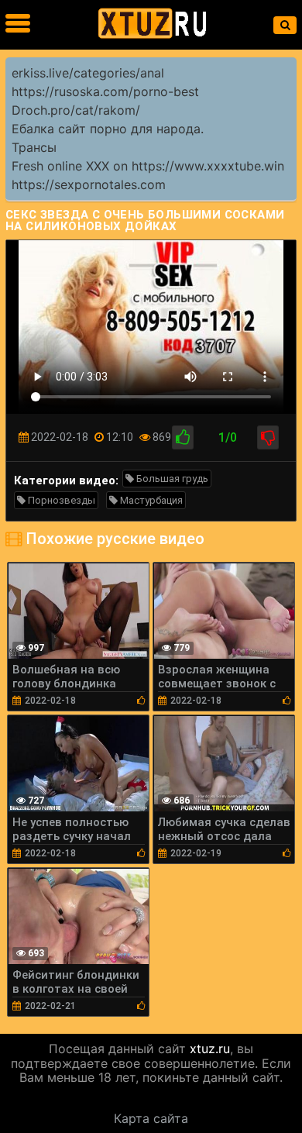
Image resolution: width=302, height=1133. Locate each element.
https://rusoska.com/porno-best (105, 91)
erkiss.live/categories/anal (88, 73)
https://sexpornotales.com (89, 184)
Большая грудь (171, 478)
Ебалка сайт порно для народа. (108, 128)
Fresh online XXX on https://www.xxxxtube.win (148, 166)
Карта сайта (151, 1118)
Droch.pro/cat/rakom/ (76, 110)
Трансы (34, 147)
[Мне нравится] (183, 437)
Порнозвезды (60, 500)
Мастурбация (150, 500)
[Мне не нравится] (268, 437)
